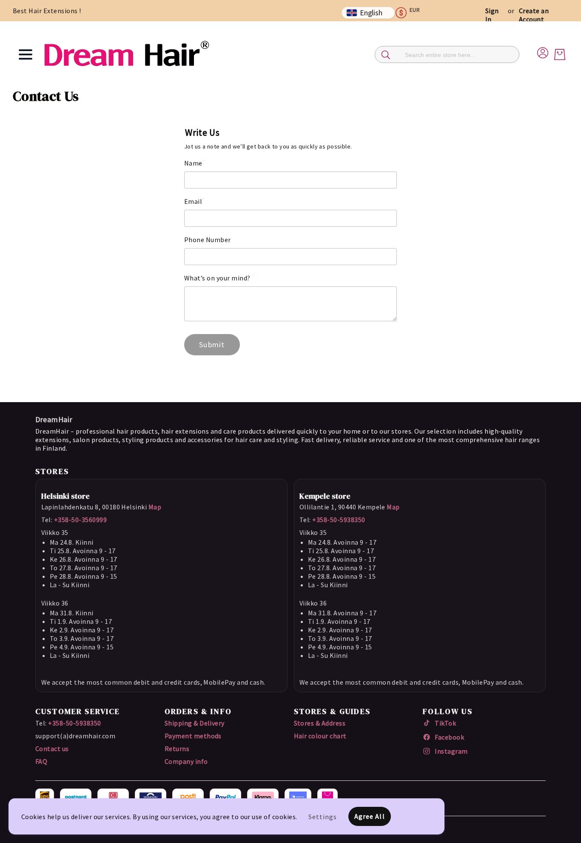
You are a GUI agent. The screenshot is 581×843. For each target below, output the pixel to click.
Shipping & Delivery (195, 723)
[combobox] (447, 54)
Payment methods (193, 736)
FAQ (41, 761)
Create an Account (534, 14)
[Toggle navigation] (25, 54)
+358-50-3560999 (80, 519)
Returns (177, 748)
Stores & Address (320, 723)
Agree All (369, 816)
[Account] (542, 51)
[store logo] (126, 54)
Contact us (52, 748)
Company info (186, 761)
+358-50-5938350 (338, 519)
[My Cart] (559, 54)
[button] (411, 12)
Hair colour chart (320, 736)
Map (154, 507)
